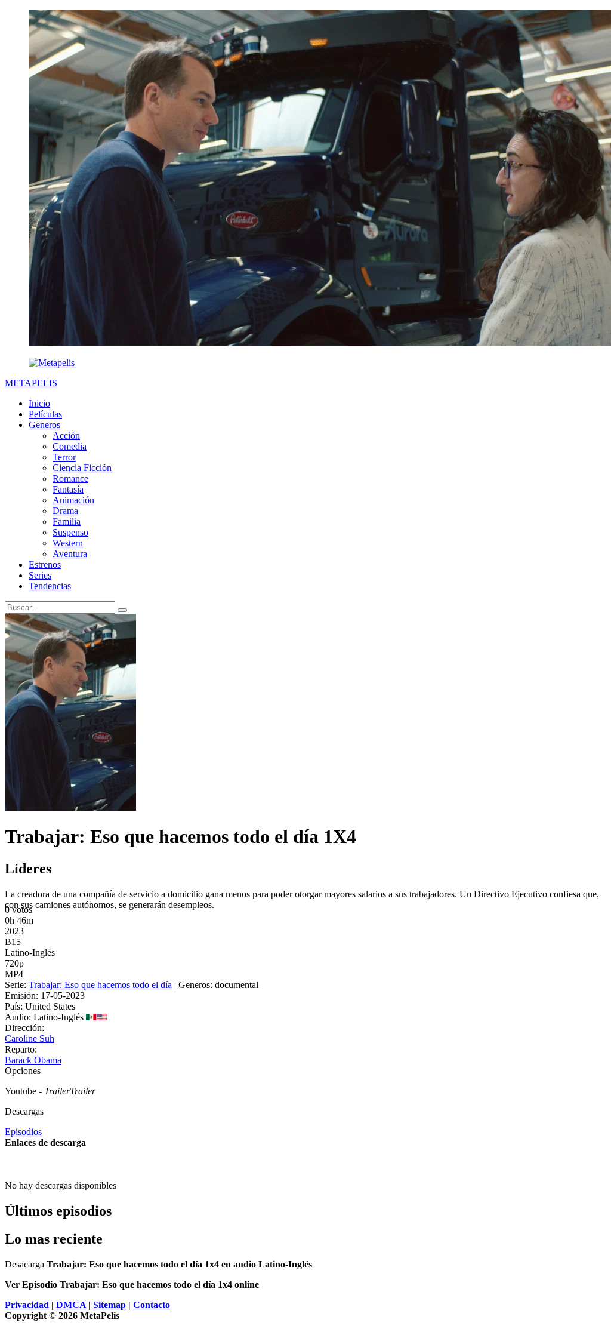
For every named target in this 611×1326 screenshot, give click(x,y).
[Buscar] (122, 610)
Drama (65, 511)
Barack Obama (33, 1060)
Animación (73, 500)
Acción (66, 435)
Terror (64, 457)
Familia (67, 521)
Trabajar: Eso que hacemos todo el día (100, 985)
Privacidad (27, 1305)
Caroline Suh (29, 1038)
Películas (45, 414)
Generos (44, 425)
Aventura (70, 554)
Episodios (23, 1132)
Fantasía (68, 489)
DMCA (71, 1305)
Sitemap (109, 1305)
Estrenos (45, 564)
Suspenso (70, 532)
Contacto (151, 1305)
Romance (70, 478)
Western (68, 543)
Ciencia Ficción (82, 468)
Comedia (70, 446)
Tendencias (50, 586)
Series (40, 575)
